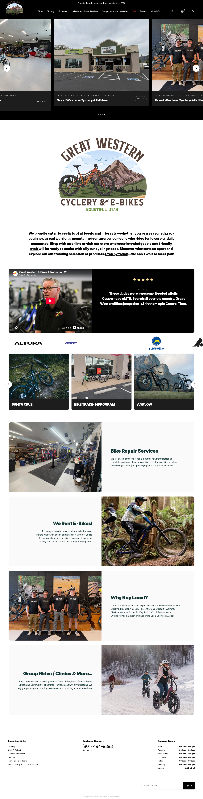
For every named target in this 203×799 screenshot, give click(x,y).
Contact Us (87, 750)
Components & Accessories (115, 11)
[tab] (98, 114)
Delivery (11, 746)
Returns (11, 757)
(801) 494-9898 (97, 746)
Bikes (40, 11)
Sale (134, 11)
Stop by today (116, 254)
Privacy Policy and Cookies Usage (23, 764)
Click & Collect (14, 750)
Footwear (62, 11)
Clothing (50, 11)
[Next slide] (196, 68)
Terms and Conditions (17, 761)
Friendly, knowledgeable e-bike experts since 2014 (101, 3)
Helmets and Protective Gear (85, 11)
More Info (155, 11)
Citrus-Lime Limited (111, 797)
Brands (143, 11)
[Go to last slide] (6, 68)
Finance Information (16, 754)
